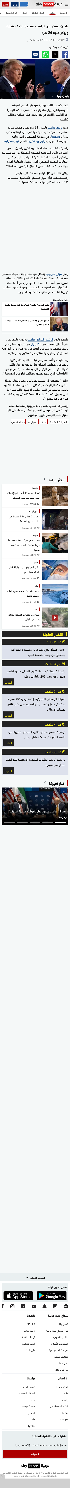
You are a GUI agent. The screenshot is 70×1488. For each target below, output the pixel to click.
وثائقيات (30, 1425)
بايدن (58, 127)
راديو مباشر (29, 1330)
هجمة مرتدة (28, 1406)
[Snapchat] (44, 1306)
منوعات (64, 1419)
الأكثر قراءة (57, 479)
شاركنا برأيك (61, 1369)
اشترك (35, 1454)
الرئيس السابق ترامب (40, 339)
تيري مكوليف (11, 140)
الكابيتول (35, 343)
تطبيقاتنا (30, 1323)
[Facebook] (3, 1306)
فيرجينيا (55, 136)
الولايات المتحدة (58, 421)
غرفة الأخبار (29, 1386)
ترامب (51, 127)
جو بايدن (32, 421)
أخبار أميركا (57, 783)
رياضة (65, 1399)
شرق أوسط (62, 1386)
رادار (33, 1399)
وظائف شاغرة (61, 1356)
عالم (66, 1393)
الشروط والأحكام (59, 1343)
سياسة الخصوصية (58, 1349)
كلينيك (31, 1419)
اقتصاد (64, 1412)
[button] (65, 54)
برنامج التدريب (60, 1336)
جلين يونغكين (37, 140)
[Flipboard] (55, 1306)
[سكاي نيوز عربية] (49, 4)
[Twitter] (23, 1306)
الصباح (31, 1412)
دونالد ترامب (18, 421)
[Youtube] (34, 1306)
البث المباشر (28, 1343)
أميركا (44, 421)
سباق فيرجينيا (54, 273)
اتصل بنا (63, 1323)
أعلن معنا (63, 1362)
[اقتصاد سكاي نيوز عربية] (24, 4)
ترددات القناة (28, 1336)
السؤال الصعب (27, 1393)
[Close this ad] (2, 1476)
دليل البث (30, 1349)
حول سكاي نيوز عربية (57, 1330)
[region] (35, 1483)
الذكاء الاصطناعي (59, 1406)
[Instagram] (12, 1306)
